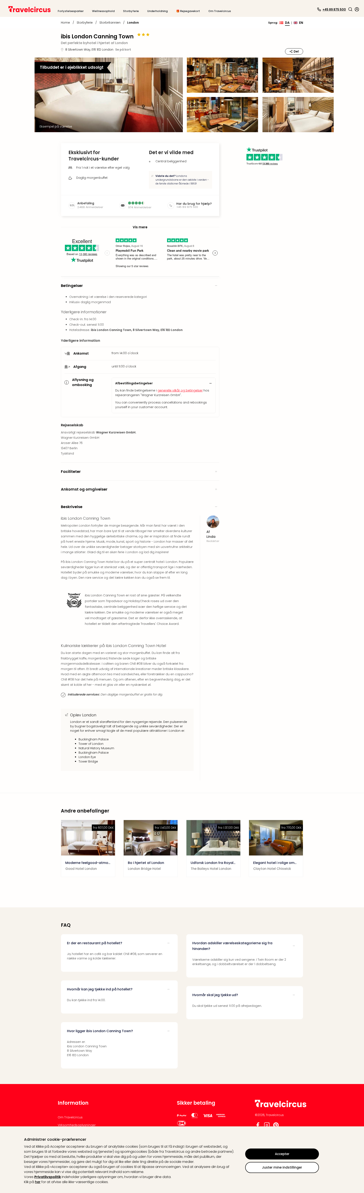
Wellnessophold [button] (103, 11)
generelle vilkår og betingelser (180, 390)
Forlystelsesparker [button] (71, 11)
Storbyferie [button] (131, 11)
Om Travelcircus (70, 1117)
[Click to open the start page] (280, 1106)
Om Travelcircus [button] (219, 11)
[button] (350, 9)
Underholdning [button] (157, 11)
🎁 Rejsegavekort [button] (188, 11)
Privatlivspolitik (47, 1176)
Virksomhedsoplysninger (77, 1125)
